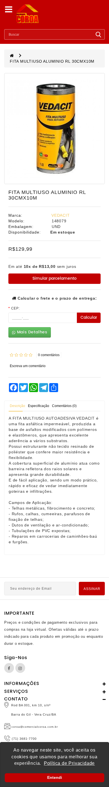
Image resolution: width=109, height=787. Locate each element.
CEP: (15, 308)
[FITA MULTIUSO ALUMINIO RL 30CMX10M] (54, 128)
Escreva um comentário (28, 366)
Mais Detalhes (31, 332)
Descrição (17, 406)
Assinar (92, 589)
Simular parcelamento (54, 278)
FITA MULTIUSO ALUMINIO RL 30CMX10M (52, 61)
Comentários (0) (64, 406)
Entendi (54, 777)
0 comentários (49, 355)
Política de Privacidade (69, 763)
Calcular (88, 317)
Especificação (38, 406)
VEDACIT (60, 215)
